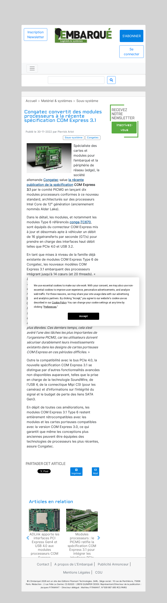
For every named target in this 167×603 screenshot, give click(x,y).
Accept (83, 316)
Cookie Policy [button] (59, 302)
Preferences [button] (50, 306)
